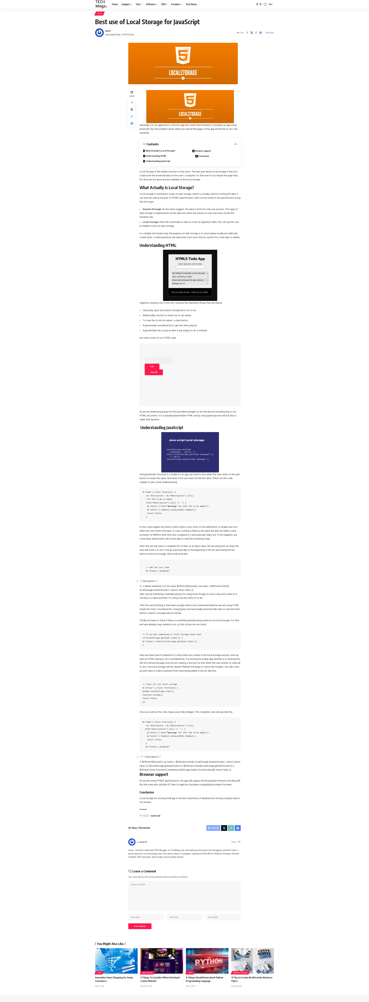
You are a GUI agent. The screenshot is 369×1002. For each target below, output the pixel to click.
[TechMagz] (101, 4)
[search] (265, 4)
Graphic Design (240, 973)
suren (108, 30)
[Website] (239, 842)
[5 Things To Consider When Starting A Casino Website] (162, 961)
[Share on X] (252, 32)
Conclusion (204, 156)
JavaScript (155, 815)
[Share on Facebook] (247, 32)
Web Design (147, 973)
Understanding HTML (156, 156)
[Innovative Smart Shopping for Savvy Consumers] (116, 961)
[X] (260, 4)
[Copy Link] (256, 32)
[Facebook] (257, 4)
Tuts (99, 13)
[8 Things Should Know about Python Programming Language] (207, 961)
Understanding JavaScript (158, 161)
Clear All (153, 372)
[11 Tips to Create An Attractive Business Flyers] (252, 961)
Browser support (203, 151)
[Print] (260, 32)
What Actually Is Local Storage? (160, 151)
